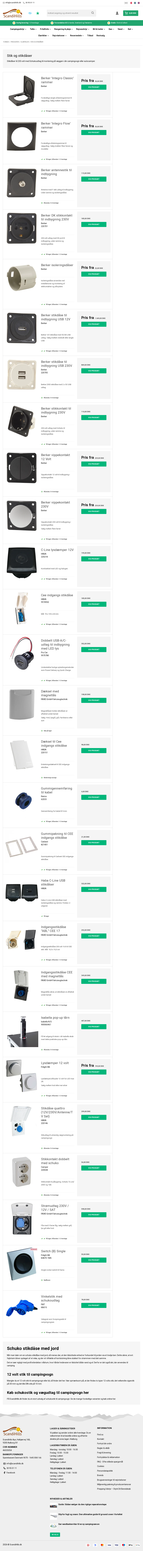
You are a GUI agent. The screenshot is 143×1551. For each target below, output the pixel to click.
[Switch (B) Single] (21, 1264)
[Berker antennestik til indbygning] (21, 183)
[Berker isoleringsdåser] (21, 278)
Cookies (100, 1466)
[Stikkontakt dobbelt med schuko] (21, 1172)
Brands (100, 1475)
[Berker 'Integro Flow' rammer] (21, 136)
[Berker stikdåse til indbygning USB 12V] (21, 328)
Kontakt (100, 1439)
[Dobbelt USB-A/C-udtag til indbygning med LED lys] (21, 653)
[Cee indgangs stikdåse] (21, 608)
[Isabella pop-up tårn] (21, 1030)
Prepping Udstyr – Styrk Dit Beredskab (114, 1489)
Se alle (55, 1535)
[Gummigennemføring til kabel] (21, 801)
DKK (126, 3)
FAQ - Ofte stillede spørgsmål (110, 1462)
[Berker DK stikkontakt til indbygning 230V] (21, 228)
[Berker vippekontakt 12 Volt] (21, 467)
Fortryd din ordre (104, 1443)
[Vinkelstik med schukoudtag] (21, 1309)
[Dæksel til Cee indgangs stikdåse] (21, 754)
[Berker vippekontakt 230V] (21, 515)
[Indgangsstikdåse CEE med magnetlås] (21, 985)
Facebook (11, 1473)
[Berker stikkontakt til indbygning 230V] (21, 421)
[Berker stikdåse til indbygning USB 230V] (21, 374)
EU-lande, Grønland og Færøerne (28, 23)
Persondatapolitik (105, 1471)
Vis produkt (93, 87)
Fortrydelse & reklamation (108, 1457)
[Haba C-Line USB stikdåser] (21, 893)
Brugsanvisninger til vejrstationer (111, 1480)
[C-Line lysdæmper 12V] (21, 562)
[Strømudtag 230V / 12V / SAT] (21, 1218)
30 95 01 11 (30, 3)
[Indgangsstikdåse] (21, 939)
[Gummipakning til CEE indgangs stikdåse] (21, 846)
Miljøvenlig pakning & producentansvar (114, 1484)
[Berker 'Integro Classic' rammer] (21, 91)
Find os (100, 1434)
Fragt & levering (104, 1453)
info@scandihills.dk (13, 3)
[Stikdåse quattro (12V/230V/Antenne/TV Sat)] (21, 1121)
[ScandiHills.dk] (12, 13)
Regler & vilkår (103, 1448)
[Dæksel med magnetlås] (21, 704)
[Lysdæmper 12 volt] (21, 1075)
